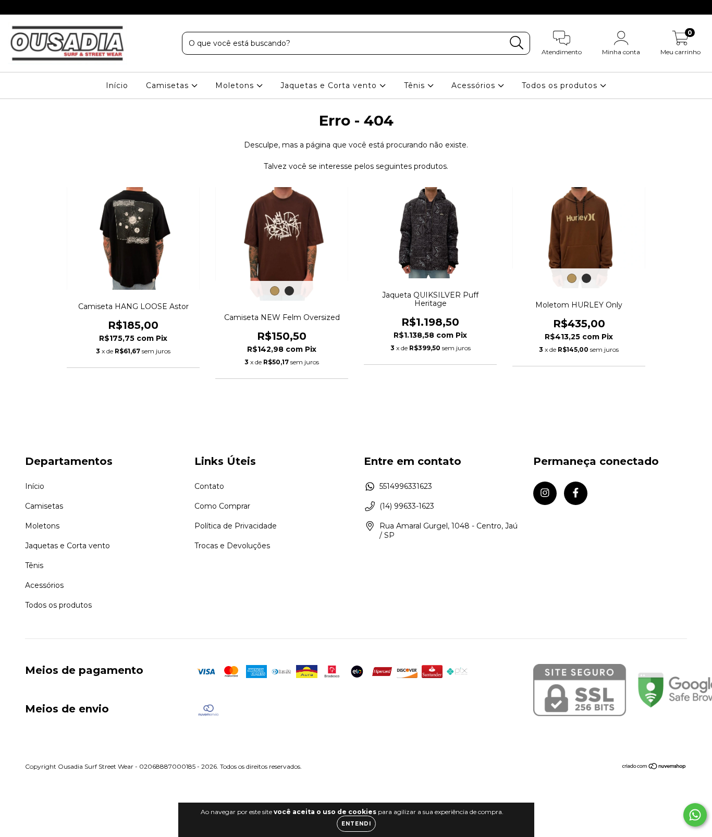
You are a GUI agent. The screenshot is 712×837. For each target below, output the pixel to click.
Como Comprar (222, 506)
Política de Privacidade (235, 526)
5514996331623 (405, 486)
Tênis (415, 85)
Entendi (356, 823)
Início (117, 85)
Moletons (235, 85)
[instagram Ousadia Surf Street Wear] (15, 7)
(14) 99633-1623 (406, 506)
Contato (209, 486)
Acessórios (474, 85)
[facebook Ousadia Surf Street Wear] (30, 7)
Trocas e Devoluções (232, 545)
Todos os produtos (561, 85)
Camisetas (168, 85)
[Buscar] (517, 43)
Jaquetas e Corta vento (329, 85)
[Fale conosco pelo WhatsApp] (695, 815)
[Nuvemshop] (654, 767)
